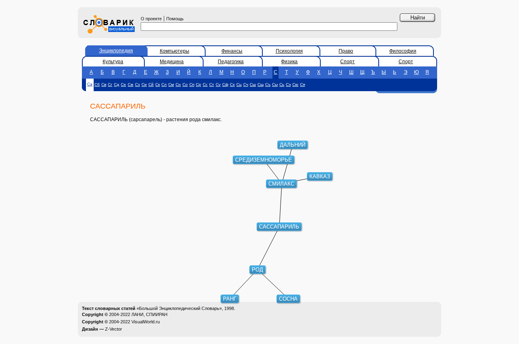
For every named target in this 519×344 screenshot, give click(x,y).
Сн (178, 84)
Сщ (260, 84)
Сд (116, 84)
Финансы (231, 51)
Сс (205, 84)
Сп (191, 84)
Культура (113, 61)
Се (123, 84)
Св (103, 84)
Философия (402, 51)
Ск (157, 84)
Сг (110, 84)
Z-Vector (113, 329)
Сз (137, 84)
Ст (211, 84)
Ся (302, 84)
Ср (198, 84)
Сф (225, 84)
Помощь (175, 18)
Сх (232, 84)
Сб (97, 84)
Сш (253, 84)
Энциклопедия (116, 50)
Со (185, 84)
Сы (275, 84)
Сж (130, 84)
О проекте (151, 18)
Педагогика (231, 61)
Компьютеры (174, 51)
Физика (289, 61)
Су (218, 84)
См (171, 84)
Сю (295, 84)
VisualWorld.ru (145, 321)
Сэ (288, 84)
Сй (151, 84)
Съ (267, 84)
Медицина (172, 61)
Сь (281, 84)
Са (89, 84)
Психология (289, 51)
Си (144, 84)
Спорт (347, 61)
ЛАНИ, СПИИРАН (149, 314)
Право (346, 51)
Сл (164, 84)
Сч (245, 84)
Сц (239, 84)
